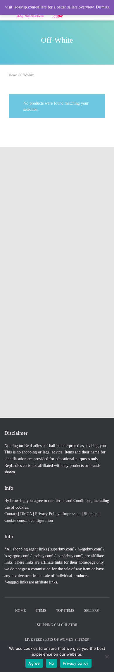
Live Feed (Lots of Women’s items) (57, 640)
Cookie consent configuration (28, 520)
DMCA (26, 514)
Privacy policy (76, 663)
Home (13, 75)
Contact (10, 514)
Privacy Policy (47, 514)
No (51, 663)
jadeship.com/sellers (29, 7)
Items (41, 611)
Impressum (72, 514)
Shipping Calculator (57, 625)
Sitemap (90, 514)
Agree (34, 663)
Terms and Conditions (73, 500)
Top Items (65, 611)
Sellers (91, 611)
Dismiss (102, 7)
